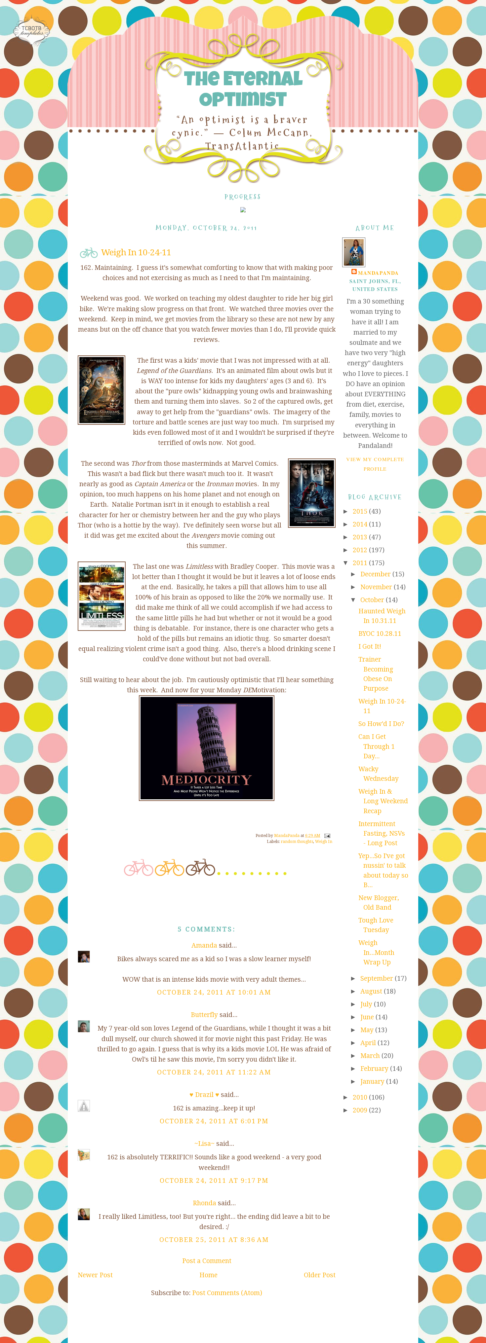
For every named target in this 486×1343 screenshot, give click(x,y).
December (376, 574)
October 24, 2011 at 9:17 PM (214, 1180)
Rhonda (204, 1203)
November (377, 587)
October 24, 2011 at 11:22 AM (214, 1072)
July (367, 1004)
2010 (361, 1097)
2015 (361, 511)
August (372, 991)
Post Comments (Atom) (227, 1293)
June (368, 1017)
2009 (361, 1110)
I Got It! (369, 646)
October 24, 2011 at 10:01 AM (214, 992)
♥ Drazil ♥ (204, 1095)
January (373, 1081)
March (371, 1056)
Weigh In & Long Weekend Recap (383, 801)
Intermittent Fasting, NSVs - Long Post (381, 833)
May (367, 1030)
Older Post (320, 1275)
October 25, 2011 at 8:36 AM (214, 1240)
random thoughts (297, 841)
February (375, 1068)
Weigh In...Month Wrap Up (376, 952)
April (369, 1043)
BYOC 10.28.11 (379, 633)
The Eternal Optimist (243, 92)
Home (208, 1275)
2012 (361, 550)
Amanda (204, 945)
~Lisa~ (204, 1143)
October (373, 600)
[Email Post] (326, 835)
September (377, 978)
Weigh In (323, 841)
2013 (361, 537)
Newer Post (95, 1275)
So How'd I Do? (381, 724)
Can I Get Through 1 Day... (376, 746)
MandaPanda (378, 272)
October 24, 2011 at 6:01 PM (214, 1121)
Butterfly (204, 1015)
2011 (361, 563)
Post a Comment (206, 1261)
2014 (361, 524)
